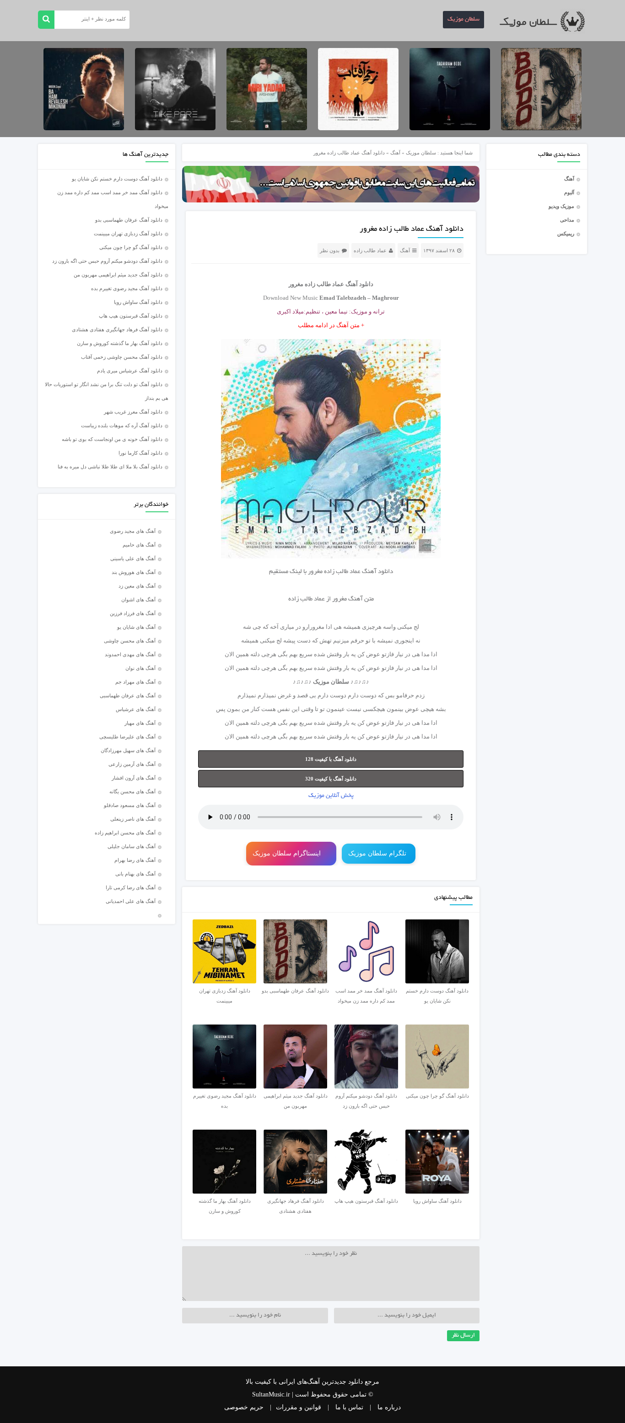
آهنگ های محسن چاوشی (130, 640)
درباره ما (389, 1407)
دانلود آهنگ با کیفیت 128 (330, 759)
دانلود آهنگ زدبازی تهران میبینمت (128, 233)
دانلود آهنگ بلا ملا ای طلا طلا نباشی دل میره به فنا (110, 466)
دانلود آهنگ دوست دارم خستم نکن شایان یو (117, 178)
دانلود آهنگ (377, 571)
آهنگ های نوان (140, 668)
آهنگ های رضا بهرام (135, 860)
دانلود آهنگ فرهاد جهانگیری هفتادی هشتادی (117, 329)
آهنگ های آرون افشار (134, 778)
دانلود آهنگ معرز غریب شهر (133, 411)
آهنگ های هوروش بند (134, 572)
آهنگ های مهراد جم (135, 682)
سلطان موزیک (463, 19)
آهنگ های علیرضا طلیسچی (127, 736)
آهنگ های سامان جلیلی (132, 846)
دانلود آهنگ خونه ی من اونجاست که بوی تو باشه (112, 439)
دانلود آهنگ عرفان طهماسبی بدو (128, 220)
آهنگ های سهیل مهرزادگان (128, 750)
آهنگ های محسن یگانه (132, 791)
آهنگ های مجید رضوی (133, 531)
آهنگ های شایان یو (136, 627)
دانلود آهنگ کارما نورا (140, 453)
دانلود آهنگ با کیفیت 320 (330, 778)
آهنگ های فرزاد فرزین (133, 613)
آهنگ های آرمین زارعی (132, 764)
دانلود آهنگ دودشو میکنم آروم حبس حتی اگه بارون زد (107, 261)
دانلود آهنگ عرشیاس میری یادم (129, 370)
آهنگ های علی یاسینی (133, 558)
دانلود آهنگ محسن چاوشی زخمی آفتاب (121, 357)
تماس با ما (349, 1407)
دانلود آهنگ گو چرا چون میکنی (130, 247)
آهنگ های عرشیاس (136, 709)
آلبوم (569, 192)
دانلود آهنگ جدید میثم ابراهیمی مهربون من (118, 274)
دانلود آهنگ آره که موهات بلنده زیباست (121, 425)
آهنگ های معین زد (137, 586)
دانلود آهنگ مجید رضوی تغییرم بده (126, 288)
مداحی (567, 220)
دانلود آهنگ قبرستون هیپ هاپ (130, 316)
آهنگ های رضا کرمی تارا (131, 887)
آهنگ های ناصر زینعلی (133, 819)
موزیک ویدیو (561, 206)
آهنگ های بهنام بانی (135, 873)
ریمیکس (565, 233)
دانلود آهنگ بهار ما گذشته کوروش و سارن (119, 343)
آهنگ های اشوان (138, 599)
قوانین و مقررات (298, 1407)
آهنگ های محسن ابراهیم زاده (125, 832)
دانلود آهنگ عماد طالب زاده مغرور (411, 229)
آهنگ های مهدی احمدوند (130, 654)
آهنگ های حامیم (139, 544)
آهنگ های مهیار (140, 723)
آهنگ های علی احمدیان (133, 901)
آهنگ (569, 178)
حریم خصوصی (244, 1407)
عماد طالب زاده (370, 250)
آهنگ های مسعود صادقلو (130, 805)
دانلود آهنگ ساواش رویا (138, 302)
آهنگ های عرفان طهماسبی (128, 695)
